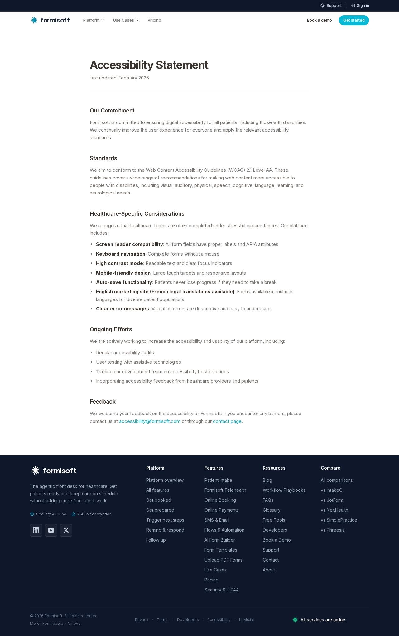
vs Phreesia (333, 530)
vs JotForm (332, 500)
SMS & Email (216, 520)
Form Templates (220, 549)
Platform (91, 19)
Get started (354, 19)
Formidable (52, 623)
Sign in (363, 5)
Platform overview (165, 480)
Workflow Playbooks (284, 490)
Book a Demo (277, 540)
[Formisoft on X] (66, 530)
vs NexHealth (334, 510)
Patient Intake (218, 480)
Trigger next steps (165, 520)
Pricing (154, 19)
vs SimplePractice (339, 520)
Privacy (141, 619)
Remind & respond (165, 530)
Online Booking (220, 500)
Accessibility (219, 619)
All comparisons (337, 480)
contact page (227, 421)
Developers (275, 530)
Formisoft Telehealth (225, 490)
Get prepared (160, 510)
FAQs (268, 500)
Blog (267, 480)
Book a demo (319, 19)
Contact (271, 559)
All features (157, 490)
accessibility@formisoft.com (149, 421)
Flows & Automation (224, 530)
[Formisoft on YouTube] (51, 530)
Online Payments (221, 510)
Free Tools (274, 520)
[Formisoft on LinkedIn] (36, 530)
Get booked (158, 500)
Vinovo (74, 623)
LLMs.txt (247, 619)
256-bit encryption (95, 514)
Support (334, 5)
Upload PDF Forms (223, 559)
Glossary (272, 510)
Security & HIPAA (51, 514)
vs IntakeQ (332, 490)
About (269, 569)
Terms (163, 619)
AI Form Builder (219, 540)
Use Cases (123, 19)
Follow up (156, 540)
